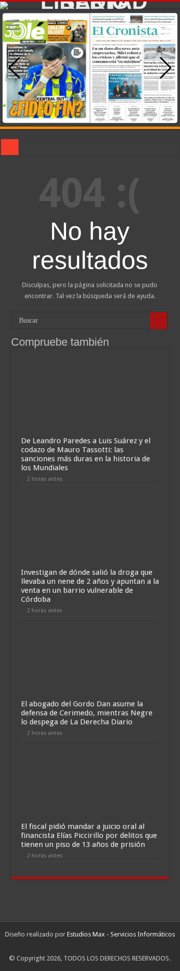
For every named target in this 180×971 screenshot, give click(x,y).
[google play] (90, 946)
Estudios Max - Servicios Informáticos (121, 934)
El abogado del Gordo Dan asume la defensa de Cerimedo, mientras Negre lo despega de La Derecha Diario (86, 712)
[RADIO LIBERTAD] (90, 6)
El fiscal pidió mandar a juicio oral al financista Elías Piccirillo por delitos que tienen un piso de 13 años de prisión (89, 835)
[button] (165, 68)
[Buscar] (158, 320)
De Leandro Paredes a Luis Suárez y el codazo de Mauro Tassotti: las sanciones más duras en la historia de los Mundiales (85, 454)
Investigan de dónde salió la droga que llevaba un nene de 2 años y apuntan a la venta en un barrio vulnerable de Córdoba (90, 586)
